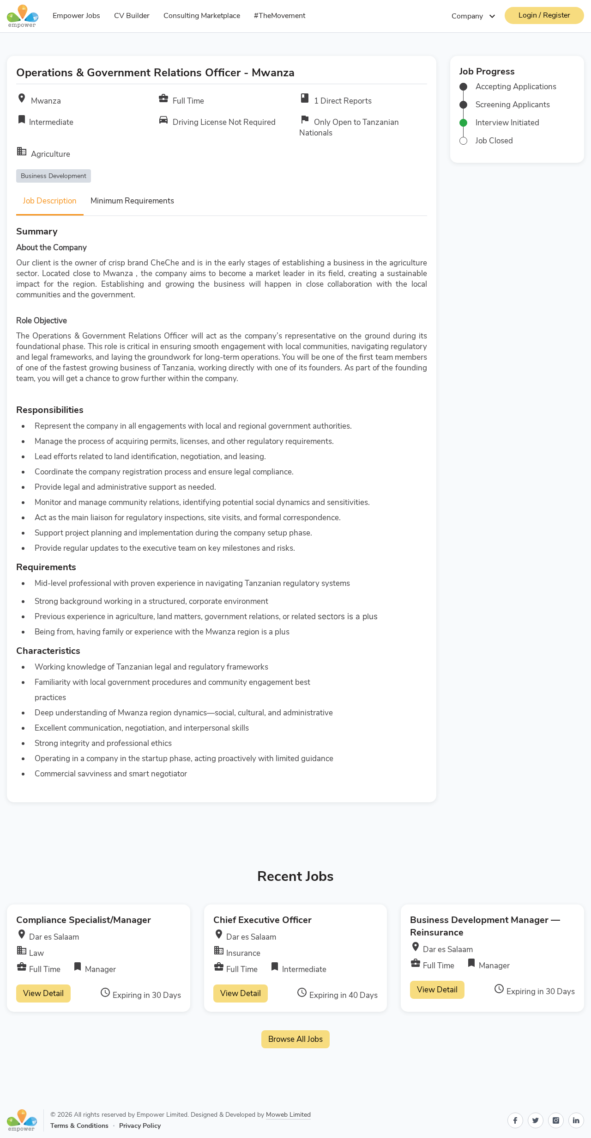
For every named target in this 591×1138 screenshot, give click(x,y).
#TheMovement (279, 16)
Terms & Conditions (79, 1125)
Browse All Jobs (295, 1039)
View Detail (43, 993)
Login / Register (544, 15)
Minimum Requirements (132, 201)
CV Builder (132, 16)
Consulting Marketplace (201, 16)
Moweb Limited (288, 1114)
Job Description (50, 201)
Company (475, 16)
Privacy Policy (140, 1125)
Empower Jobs (76, 16)
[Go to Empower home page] (25, 1120)
